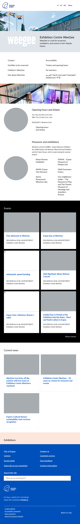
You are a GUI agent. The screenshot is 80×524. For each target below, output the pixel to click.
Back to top (66, 513)
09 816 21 (24, 500)
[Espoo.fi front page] (8, 5)
